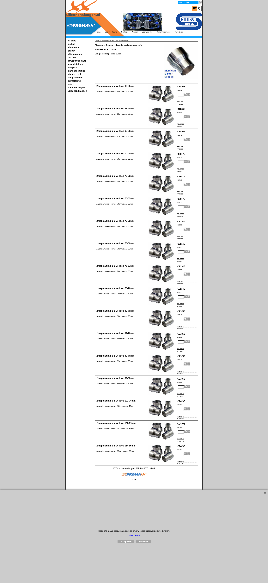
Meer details (134, 535)
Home (98, 32)
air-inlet (72, 41)
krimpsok (73, 67)
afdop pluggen (75, 54)
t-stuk (71, 84)
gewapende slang (77, 61)
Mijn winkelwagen (163, 32)
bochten (72, 57)
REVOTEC (180, 101)
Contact (124, 32)
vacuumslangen (76, 87)
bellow (71, 51)
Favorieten (179, 32)
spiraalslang (74, 81)
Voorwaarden (147, 32)
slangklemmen (75, 77)
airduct (71, 44)
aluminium (73, 47)
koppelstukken (75, 64)
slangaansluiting (76, 71)
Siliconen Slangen (77, 91)
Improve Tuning (111, 32)
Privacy (135, 32)
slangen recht (75, 74)
